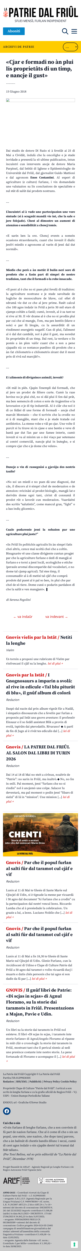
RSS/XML (21, 1081)
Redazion (8, 1081)
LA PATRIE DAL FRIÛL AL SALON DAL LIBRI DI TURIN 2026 (38, 753)
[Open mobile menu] (74, 31)
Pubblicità (35, 1081)
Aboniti (14, 31)
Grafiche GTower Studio (32, 1102)
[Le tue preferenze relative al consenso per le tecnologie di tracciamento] (74, 1244)
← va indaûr (23, 616)
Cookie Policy (69, 1081)
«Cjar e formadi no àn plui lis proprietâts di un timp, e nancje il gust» (39, 69)
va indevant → (56, 616)
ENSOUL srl (10, 1102)
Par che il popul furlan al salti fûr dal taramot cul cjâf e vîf (39, 868)
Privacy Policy (52, 1081)
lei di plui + (55, 663)
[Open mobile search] (65, 31)
